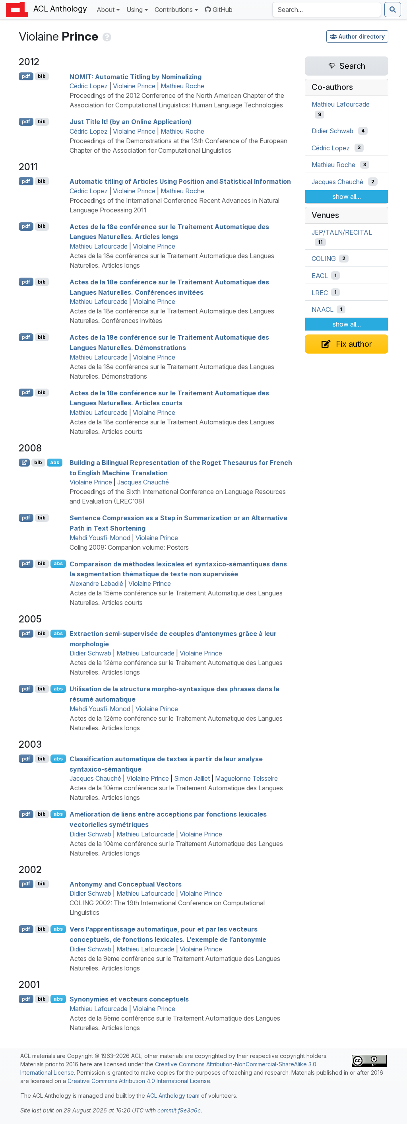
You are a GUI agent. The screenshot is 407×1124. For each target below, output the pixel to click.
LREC (320, 292)
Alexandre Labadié (96, 583)
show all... (347, 196)
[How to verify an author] (106, 36)
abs (54, 462)
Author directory (362, 36)
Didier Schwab (90, 653)
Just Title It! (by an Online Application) (131, 122)
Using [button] (134, 10)
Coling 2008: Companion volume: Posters (129, 547)
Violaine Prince (134, 86)
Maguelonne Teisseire (246, 778)
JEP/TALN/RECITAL (342, 232)
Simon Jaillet (192, 778)
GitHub (223, 10)
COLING (324, 259)
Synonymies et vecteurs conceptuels (129, 999)
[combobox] (326, 9)
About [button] (105, 10)
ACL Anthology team (173, 1095)
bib (42, 76)
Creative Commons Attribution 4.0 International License (139, 1080)
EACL (320, 276)
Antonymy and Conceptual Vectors (126, 884)
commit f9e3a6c (179, 1110)
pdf (26, 76)
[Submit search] (392, 9)
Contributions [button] (174, 10)
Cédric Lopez (89, 86)
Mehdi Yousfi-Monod (100, 538)
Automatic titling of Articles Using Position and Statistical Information (180, 181)
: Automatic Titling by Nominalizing (136, 76)
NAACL (322, 309)
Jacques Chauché (143, 482)
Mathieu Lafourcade (99, 246)
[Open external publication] (24, 463)
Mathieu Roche (182, 86)
